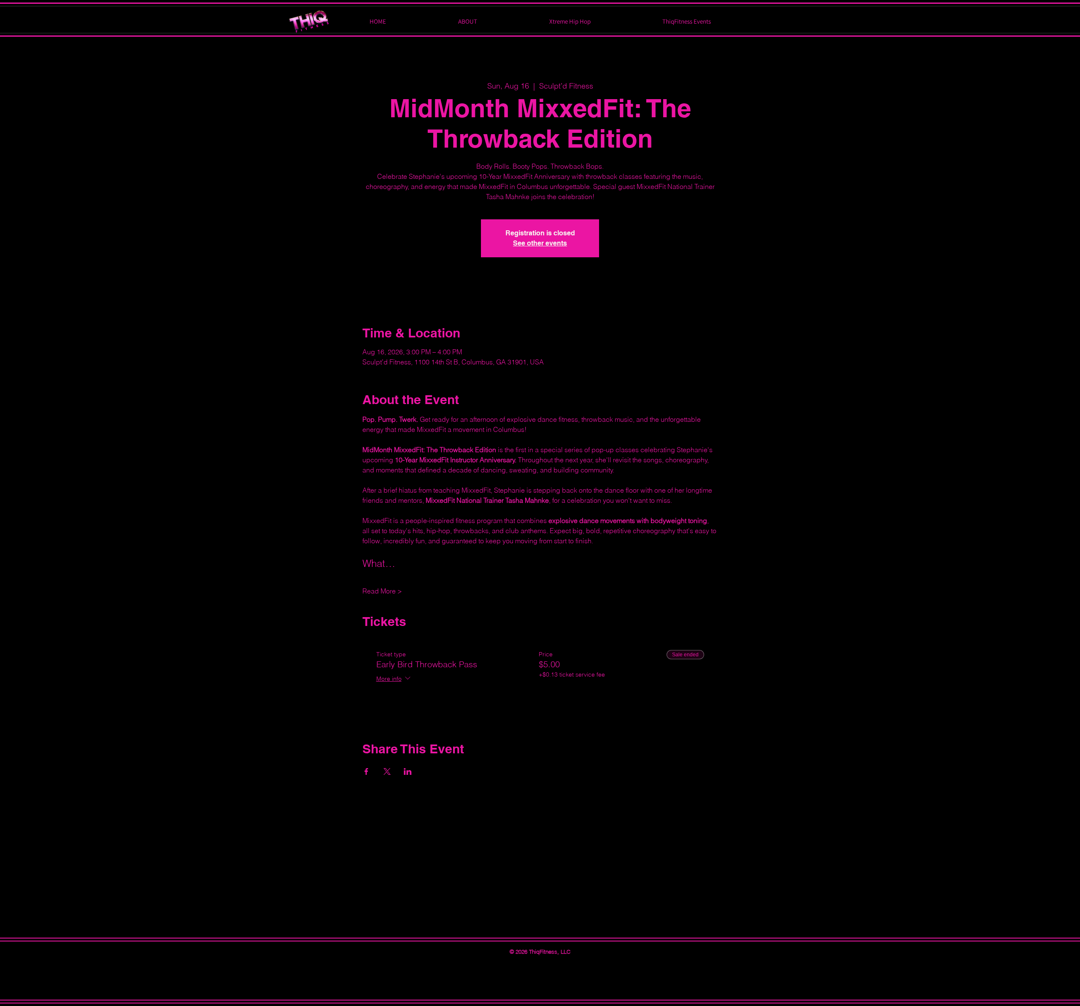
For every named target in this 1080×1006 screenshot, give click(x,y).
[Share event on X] (387, 771)
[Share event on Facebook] (366, 771)
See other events (540, 243)
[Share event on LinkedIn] (408, 771)
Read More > (382, 591)
